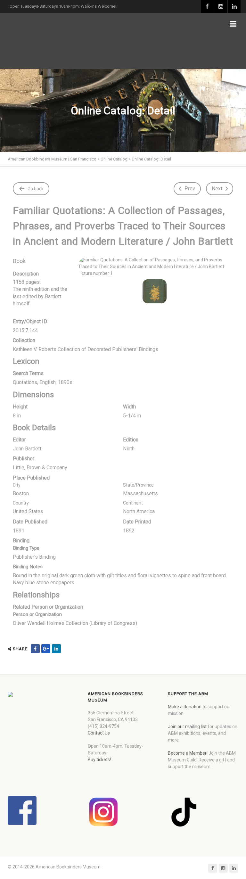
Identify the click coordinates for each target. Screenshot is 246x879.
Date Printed (137, 522)
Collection (24, 340)
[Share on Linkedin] (56, 648)
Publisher (23, 459)
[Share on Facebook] (35, 648)
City (16, 485)
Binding (21, 541)
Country (21, 502)
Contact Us (99, 732)
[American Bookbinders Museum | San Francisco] (50, 40)
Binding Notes (28, 567)
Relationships (36, 594)
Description (26, 274)
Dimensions (33, 394)
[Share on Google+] (45, 648)
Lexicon (26, 361)
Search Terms (28, 373)
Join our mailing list (187, 726)
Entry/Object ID (30, 321)
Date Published (30, 522)
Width (129, 407)
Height (20, 407)
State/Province (138, 485)
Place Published (31, 478)
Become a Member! (188, 753)
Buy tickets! (99, 759)
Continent (133, 502)
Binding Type (26, 548)
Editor (19, 440)
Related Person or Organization (48, 607)
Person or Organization (37, 614)
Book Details (34, 427)
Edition (130, 440)
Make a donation (184, 706)
